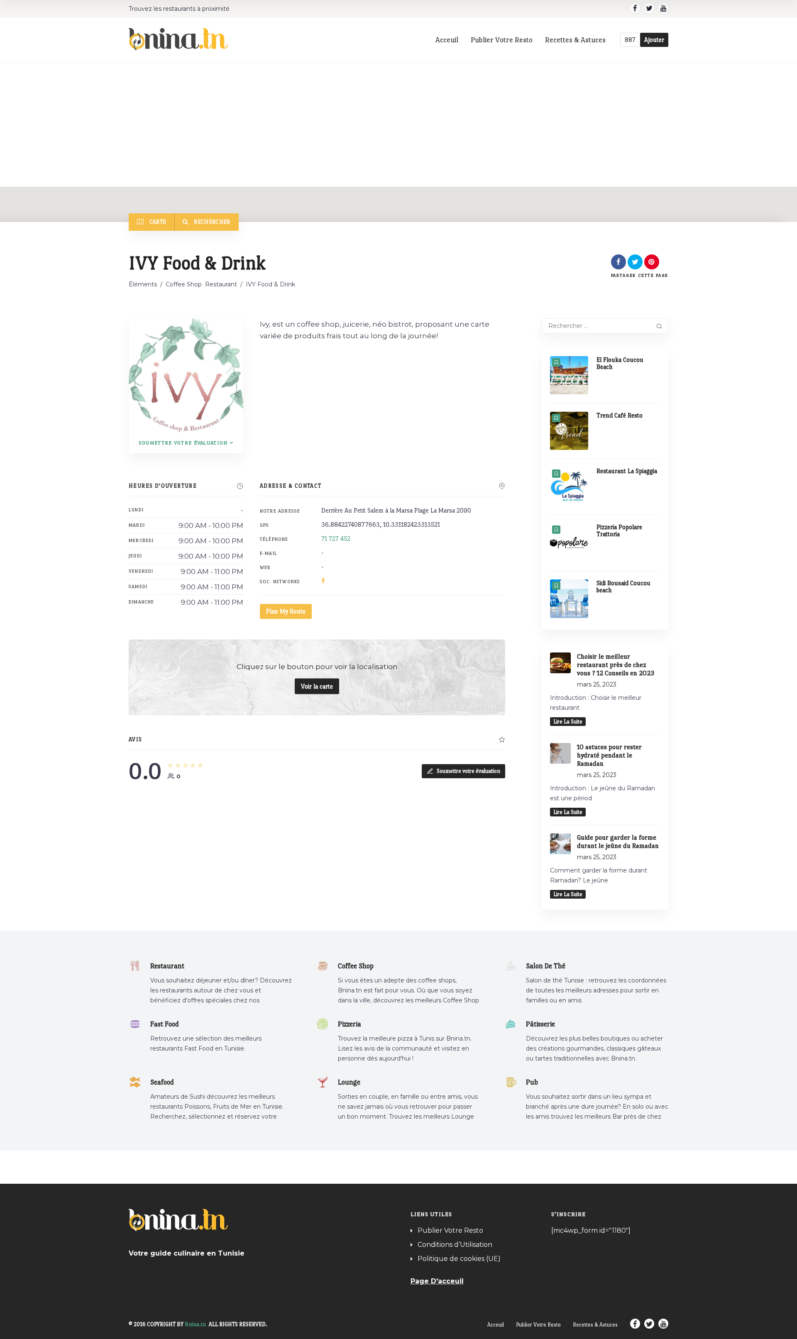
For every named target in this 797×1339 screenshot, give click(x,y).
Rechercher (211, 222)
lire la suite (567, 721)
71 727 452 (335, 538)
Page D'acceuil (437, 1281)
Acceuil (446, 40)
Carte (157, 222)
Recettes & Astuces (575, 40)
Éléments (143, 284)
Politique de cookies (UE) (459, 1259)
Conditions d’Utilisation (455, 1245)
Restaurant (221, 284)
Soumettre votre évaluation (183, 443)
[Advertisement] (398, 124)
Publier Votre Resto (502, 40)
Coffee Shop (184, 284)
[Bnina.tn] (178, 39)
